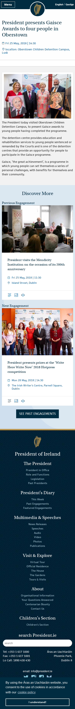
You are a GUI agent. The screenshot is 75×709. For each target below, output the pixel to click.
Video (37, 537)
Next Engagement (15, 306)
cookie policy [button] (27, 692)
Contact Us (37, 608)
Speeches (37, 528)
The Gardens (37, 575)
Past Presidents (37, 483)
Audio (37, 532)
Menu (8, 4)
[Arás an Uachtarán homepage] (37, 441)
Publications (37, 546)
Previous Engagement (18, 203)
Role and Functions (37, 474)
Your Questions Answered (37, 600)
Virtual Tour (37, 562)
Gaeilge (70, 4)
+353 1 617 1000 (18, 651)
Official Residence (38, 566)
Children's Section (38, 624)
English (59, 4)
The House (37, 570)
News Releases (37, 524)
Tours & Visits (37, 579)
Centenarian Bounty (37, 604)
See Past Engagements (37, 414)
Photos (37, 541)
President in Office (37, 470)
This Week (37, 499)
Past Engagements (37, 503)
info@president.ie (41, 671)
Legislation (37, 478)
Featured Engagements (37, 508)
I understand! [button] (37, 702)
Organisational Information (37, 595)
